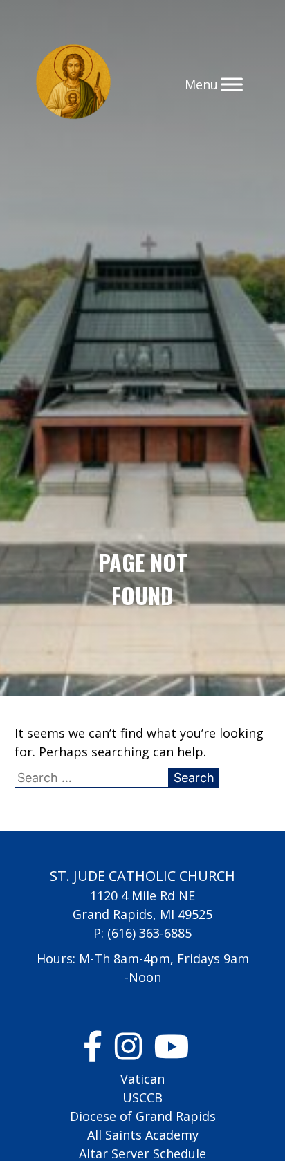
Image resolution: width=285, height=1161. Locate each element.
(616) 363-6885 (149, 933)
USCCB (142, 1097)
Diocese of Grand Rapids (143, 1116)
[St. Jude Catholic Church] (73, 84)
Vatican (142, 1078)
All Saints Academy (143, 1134)
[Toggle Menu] (232, 84)
